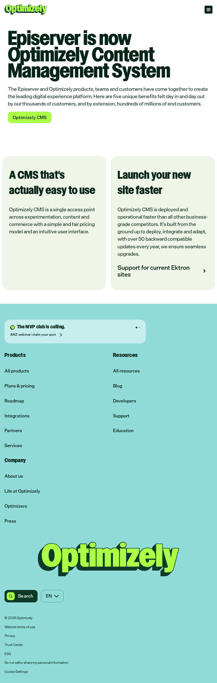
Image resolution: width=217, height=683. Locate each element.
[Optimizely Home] (26, 9)
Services (13, 446)
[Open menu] (208, 10)
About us (14, 476)
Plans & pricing (19, 386)
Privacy (10, 636)
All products (17, 371)
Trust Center (14, 645)
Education (123, 431)
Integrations (17, 416)
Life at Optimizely (22, 491)
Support (121, 416)
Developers (124, 401)
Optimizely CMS (30, 117)
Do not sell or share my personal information (36, 663)
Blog (117, 386)
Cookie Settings (16, 672)
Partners (13, 431)
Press (10, 521)
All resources (126, 371)
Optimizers (16, 506)
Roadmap (14, 401)
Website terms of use (20, 627)
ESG (8, 654)
